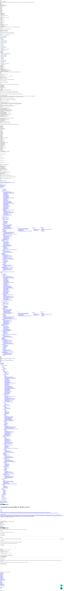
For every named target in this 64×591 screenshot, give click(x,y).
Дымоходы (6, 450)
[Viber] (4, 504)
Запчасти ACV (11, 516)
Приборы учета (7, 463)
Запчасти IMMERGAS (15, 515)
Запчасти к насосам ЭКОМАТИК (46, 515)
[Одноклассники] (1, 504)
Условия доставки (2, 579)
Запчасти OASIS (27, 516)
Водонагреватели (2, 512)
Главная (4, 368)
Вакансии (1, 575)
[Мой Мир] (2, 504)
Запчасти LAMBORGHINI (16, 516)
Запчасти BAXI (11, 515)
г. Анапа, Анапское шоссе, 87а (5, 501)
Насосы (43, 512)
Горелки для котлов (7, 467)
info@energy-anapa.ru (3, 502)
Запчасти (6, 376)
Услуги (4, 480)
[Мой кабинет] (0, 356)
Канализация (6, 422)
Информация (2, 577)
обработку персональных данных (9, 555)
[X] (3, 504)
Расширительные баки (7, 475)
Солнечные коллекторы (8, 456)
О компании (4, 490)
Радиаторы (18, 512)
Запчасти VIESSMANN (6, 516)
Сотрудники (1, 574)
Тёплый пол (6, 430)
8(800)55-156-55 (2, 185)
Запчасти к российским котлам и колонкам (55, 515)
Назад (4, 367)
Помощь (1, 580)
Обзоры (1, 583)
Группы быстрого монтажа (38, 512)
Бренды (1, 582)
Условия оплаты (2, 578)
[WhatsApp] (5, 504)
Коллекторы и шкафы (32, 512)
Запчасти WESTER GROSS (30, 515)
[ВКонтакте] (0, 504)
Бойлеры (6, 407)
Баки (12, 512)
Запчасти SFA (20, 515)
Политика (1, 576)
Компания (1, 572)
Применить (2, 68)
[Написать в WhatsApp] (61, 585)
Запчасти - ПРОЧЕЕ (22, 516)
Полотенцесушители (7, 459)
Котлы (5, 410)
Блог (0, 581)
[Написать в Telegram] (61, 588)
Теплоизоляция (24, 512)
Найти (1, 587)
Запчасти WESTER (24, 515)
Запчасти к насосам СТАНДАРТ (38, 515)
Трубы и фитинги (7, 395)
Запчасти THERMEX (31, 516)
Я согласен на (7, 555)
